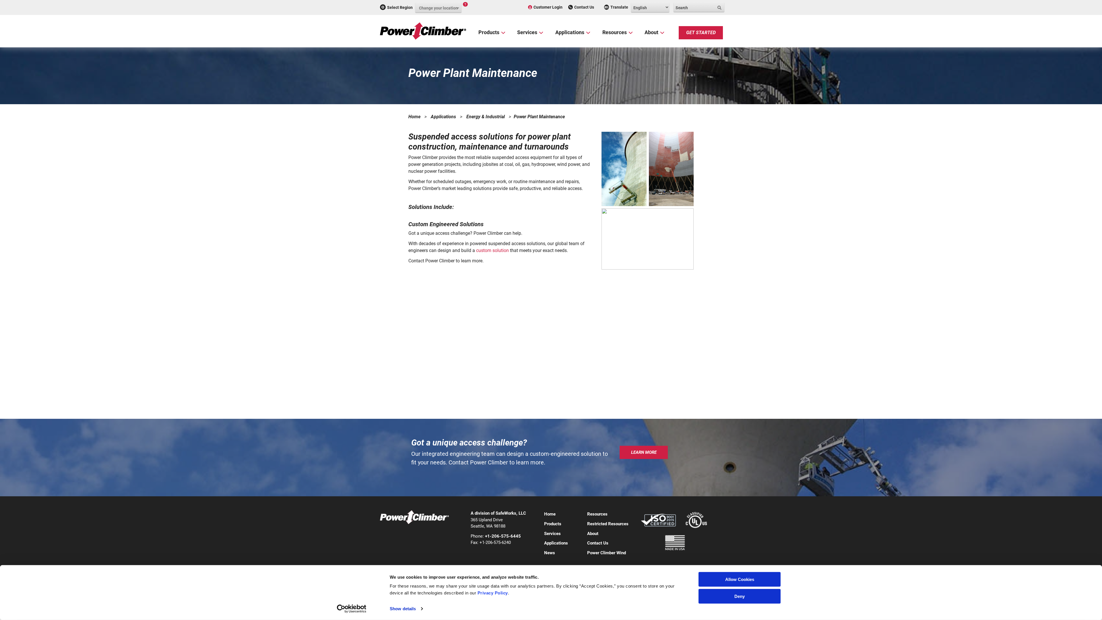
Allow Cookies (739, 579)
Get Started (701, 32)
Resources (614, 32)
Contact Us (584, 7)
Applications (569, 32)
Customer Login (547, 7)
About (651, 32)
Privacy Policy (493, 592)
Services (527, 32)
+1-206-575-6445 (503, 536)
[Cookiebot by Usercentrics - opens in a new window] (352, 608)
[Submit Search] (719, 8)
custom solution (492, 250)
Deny (739, 596)
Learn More (644, 452)
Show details (403, 608)
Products (488, 32)
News (549, 552)
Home (414, 116)
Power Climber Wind (606, 552)
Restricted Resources (607, 523)
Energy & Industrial (485, 116)
